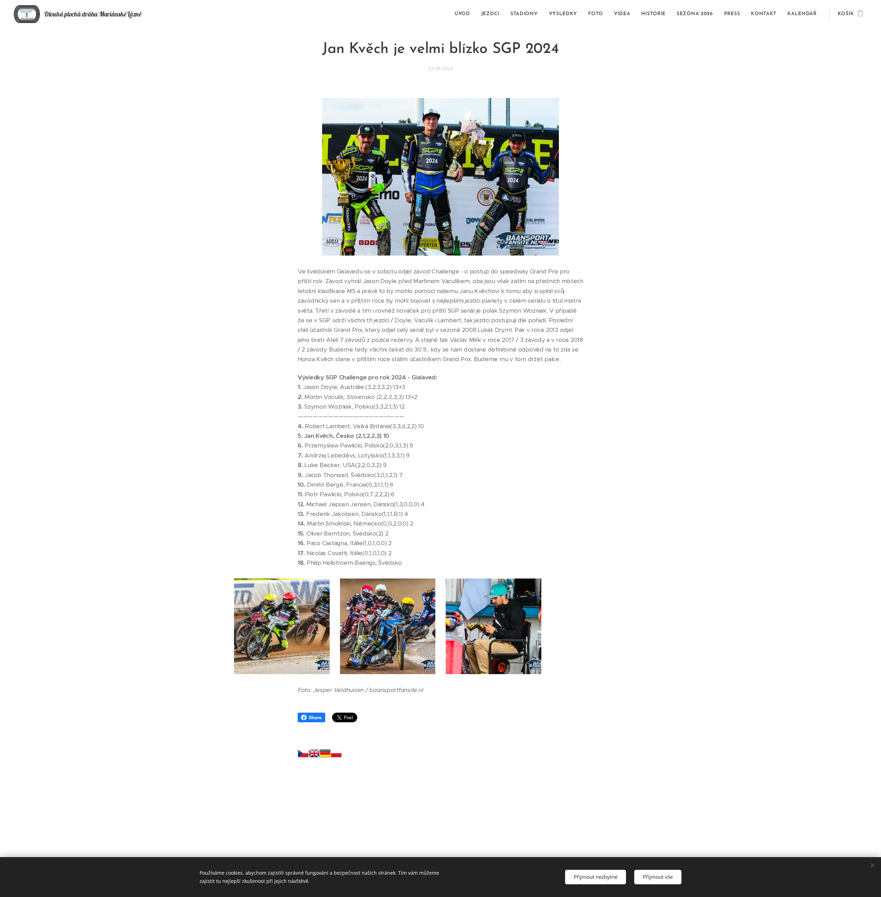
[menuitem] (464, 14)
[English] (314, 755)
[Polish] (336, 755)
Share (315, 717)
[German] (325, 755)
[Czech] (303, 755)
